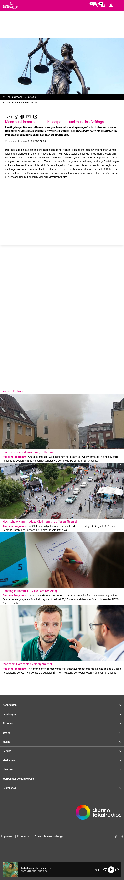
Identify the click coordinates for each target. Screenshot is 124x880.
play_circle (111, 870)
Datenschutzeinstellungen (49, 836)
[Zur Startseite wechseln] (10, 5)
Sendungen (9, 714)
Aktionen (8, 723)
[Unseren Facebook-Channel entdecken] (116, 836)
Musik (6, 741)
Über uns (8, 769)
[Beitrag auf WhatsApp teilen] (16, 117)
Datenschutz (24, 836)
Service (7, 751)
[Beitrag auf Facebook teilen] (22, 117)
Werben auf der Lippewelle (18, 778)
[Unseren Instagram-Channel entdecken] (121, 836)
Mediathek (9, 760)
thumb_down (105, 870)
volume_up (97, 870)
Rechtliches (9, 787)
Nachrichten (10, 705)
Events (6, 732)
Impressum (7, 836)
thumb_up (117, 870)
